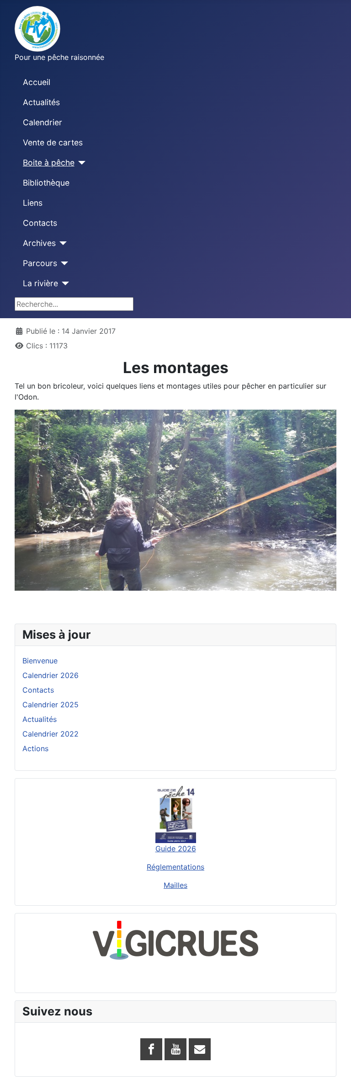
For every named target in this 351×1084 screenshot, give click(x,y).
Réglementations (175, 866)
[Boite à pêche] (80, 163)
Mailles (175, 885)
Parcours (40, 263)
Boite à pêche (48, 162)
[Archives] (61, 243)
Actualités (41, 102)
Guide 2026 (175, 848)
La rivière (40, 283)
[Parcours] (63, 263)
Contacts (40, 223)
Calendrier (42, 122)
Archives (39, 243)
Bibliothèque (46, 182)
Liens (33, 203)
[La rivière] (63, 283)
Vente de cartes (53, 142)
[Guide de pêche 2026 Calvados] (175, 815)
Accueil (36, 82)
